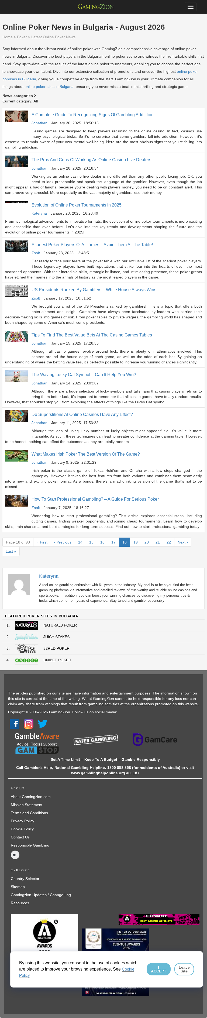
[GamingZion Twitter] (42, 723)
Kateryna (39, 213)
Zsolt (36, 253)
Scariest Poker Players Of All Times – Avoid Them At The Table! (92, 244)
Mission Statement (26, 805)
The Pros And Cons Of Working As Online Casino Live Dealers (91, 159)
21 (158, 542)
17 (113, 542)
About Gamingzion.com (31, 797)
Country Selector (25, 878)
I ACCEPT (158, 969)
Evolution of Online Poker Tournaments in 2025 (77, 205)
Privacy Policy (22, 821)
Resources (20, 903)
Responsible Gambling (30, 845)
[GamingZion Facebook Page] (14, 723)
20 (146, 542)
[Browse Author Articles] (21, 584)
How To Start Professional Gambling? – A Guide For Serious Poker (95, 499)
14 (80, 542)
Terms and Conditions (29, 813)
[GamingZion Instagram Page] (28, 723)
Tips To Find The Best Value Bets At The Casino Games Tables (92, 335)
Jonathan (39, 123)
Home (7, 37)
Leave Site (184, 969)
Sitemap (18, 887)
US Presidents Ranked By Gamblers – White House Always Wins (94, 289)
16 (102, 542)
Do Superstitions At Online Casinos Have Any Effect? (82, 414)
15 (91, 542)
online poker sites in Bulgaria (49, 86)
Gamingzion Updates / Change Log (41, 895)
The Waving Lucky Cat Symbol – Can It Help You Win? (84, 374)
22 (169, 542)
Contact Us (20, 837)
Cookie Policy (22, 829)
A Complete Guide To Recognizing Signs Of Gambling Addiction (93, 114)
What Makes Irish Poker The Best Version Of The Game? (86, 454)
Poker (22, 37)
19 (135, 542)
